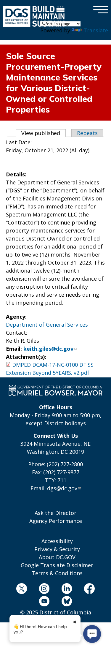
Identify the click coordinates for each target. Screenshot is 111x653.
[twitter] (21, 589)
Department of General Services (47, 324)
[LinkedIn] (66, 589)
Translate (95, 30)
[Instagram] (44, 589)
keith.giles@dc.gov (48, 348)
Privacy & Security (57, 549)
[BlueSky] (66, 602)
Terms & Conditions (57, 573)
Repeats (87, 133)
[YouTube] (44, 602)
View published (43, 133)
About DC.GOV (57, 557)
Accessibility (57, 541)
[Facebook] (89, 589)
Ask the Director (55, 512)
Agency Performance (55, 520)
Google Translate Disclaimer (57, 565)
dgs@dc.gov (62, 488)
